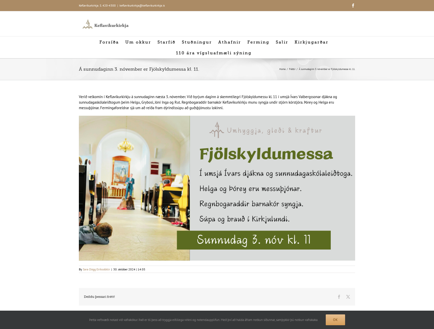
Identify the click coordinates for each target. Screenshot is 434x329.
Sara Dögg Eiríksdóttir (96, 269)
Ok (335, 319)
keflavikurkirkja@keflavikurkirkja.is (142, 5)
